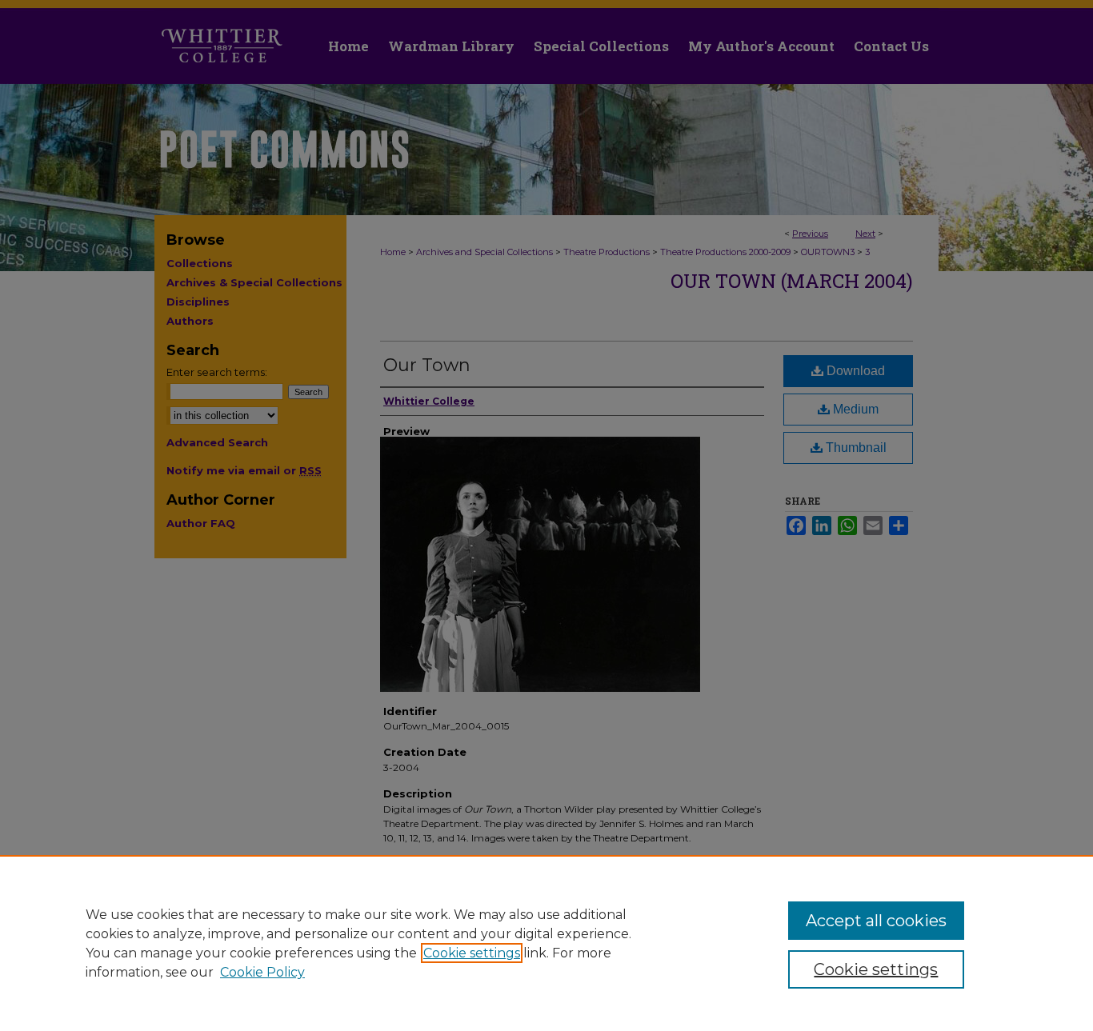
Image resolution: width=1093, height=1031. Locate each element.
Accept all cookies (876, 920)
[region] (546, 943)
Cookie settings (471, 953)
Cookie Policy (262, 972)
